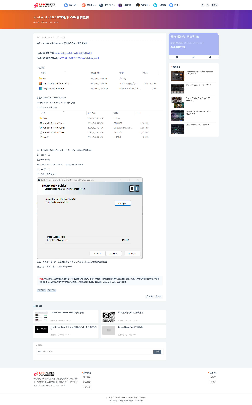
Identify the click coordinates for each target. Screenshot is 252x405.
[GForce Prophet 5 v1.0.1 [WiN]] (177, 89)
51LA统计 (142, 397)
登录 (215, 5)
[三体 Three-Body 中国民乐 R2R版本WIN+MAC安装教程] (41, 329)
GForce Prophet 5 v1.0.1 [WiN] (198, 85)
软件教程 (51, 290)
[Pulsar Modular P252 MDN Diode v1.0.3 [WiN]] (177, 76)
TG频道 (213, 377)
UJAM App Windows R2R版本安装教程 (67, 313)
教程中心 (36, 22)
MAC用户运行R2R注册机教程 (130, 313)
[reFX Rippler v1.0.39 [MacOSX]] (177, 129)
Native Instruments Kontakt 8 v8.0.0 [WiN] (73, 53)
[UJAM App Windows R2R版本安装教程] (41, 317)
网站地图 (133, 397)
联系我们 (87, 382)
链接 (159, 296)
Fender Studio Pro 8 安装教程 (130, 327)
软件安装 (41, 290)
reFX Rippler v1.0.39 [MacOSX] (198, 125)
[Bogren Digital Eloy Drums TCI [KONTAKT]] (177, 102)
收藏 (150, 296)
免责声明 (87, 387)
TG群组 (213, 382)
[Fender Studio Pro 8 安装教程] (109, 330)
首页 (48, 37)
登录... (40, 351)
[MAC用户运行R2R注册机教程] (109, 318)
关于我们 (87, 377)
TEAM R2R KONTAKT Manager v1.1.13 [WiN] (78, 58)
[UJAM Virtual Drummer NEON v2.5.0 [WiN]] (177, 115)
